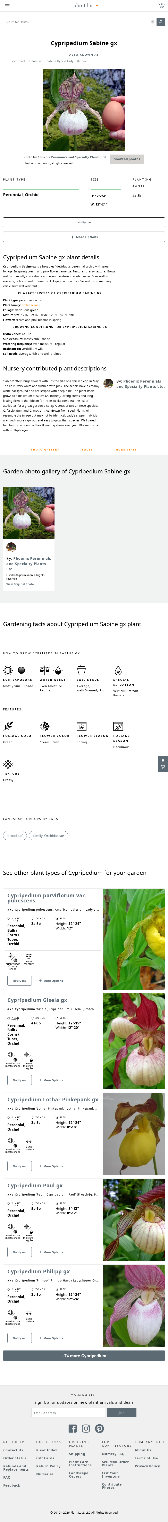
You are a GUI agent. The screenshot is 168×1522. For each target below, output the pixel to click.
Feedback (11, 1485)
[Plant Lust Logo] (85, 5)
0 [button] (161, 4)
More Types (126, 449)
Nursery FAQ (113, 1454)
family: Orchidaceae (48, 835)
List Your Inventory (111, 1475)
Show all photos (127, 159)
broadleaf (15, 835)
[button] (152, 22)
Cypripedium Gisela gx (37, 999)
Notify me (84, 222)
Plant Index (46, 1450)
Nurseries (45, 1474)
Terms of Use (146, 1458)
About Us (143, 1450)
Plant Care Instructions (80, 1463)
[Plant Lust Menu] (7, 5)
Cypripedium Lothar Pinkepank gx (52, 1099)
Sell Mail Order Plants (115, 1463)
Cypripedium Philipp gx (38, 1271)
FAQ (7, 1477)
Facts (87, 449)
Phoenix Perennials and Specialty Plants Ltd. (28, 563)
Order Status (15, 1458)
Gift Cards (45, 1458)
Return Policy (48, 1466)
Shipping (77, 1454)
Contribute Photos (112, 1486)
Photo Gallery (45, 449)
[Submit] (161, 22)
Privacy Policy (147, 1466)
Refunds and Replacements (16, 1468)
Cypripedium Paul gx (35, 1185)
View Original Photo (20, 584)
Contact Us (13, 1450)
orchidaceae (30, 305)
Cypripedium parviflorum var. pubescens (46, 898)
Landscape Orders (78, 1475)
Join (122, 1412)
